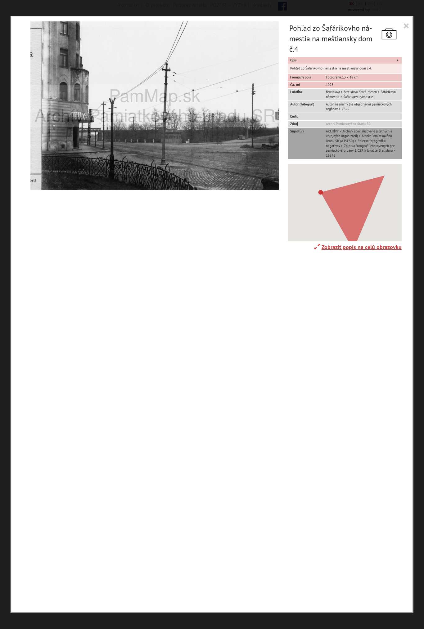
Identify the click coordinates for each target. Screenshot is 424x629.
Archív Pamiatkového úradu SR (348, 124)
